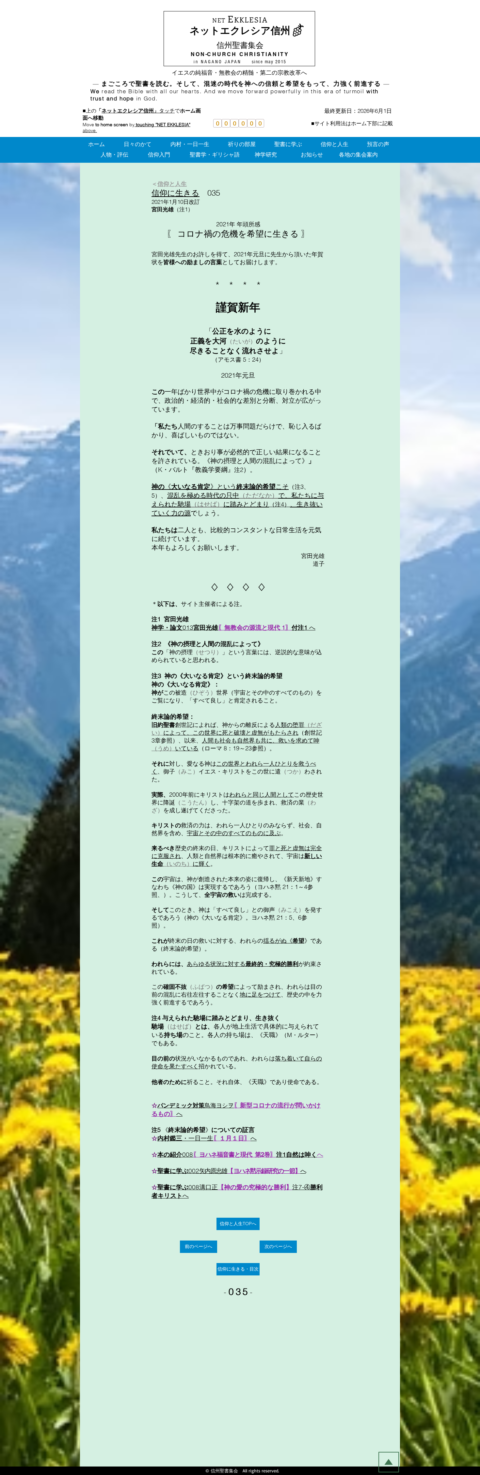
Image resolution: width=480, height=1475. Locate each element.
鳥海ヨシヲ (219, 1105)
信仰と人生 (172, 184)
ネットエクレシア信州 (240, 30)
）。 (204, 948)
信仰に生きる (176, 193)
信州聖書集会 (240, 45)
